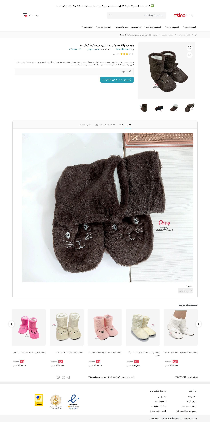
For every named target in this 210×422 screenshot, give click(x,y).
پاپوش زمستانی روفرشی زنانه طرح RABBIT (181, 352)
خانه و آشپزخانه (122, 27)
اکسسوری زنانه (190, 27)
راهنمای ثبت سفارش (157, 411)
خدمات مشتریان (158, 391)
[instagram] (63, 378)
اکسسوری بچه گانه (153, 27)
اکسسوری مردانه (172, 27)
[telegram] (69, 378)
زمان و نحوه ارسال (188, 406)
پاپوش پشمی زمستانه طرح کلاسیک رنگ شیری (144, 354)
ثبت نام (32, 15)
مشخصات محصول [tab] (104, 124)
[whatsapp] (58, 378)
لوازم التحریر (136, 27)
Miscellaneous (123, 49)
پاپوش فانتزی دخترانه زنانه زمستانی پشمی (29, 352)
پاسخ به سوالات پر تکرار (186, 411)
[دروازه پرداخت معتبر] (39, 400)
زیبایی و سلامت (104, 27)
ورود (37, 15)
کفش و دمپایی (184, 34)
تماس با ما (191, 396)
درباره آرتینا (191, 401)
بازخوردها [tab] (84, 124)
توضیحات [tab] (124, 124)
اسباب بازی (88, 27)
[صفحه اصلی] (196, 34)
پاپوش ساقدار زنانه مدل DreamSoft (70, 352)
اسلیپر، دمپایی (167, 34)
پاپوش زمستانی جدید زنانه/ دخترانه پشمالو (105, 352)
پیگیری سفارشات (158, 406)
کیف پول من (160, 401)
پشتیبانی (162, 396)
